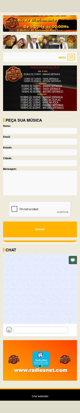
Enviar (40, 229)
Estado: (7, 147)
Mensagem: (10, 169)
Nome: (7, 126)
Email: (6, 137)
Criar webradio (40, 396)
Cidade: (7, 158)
